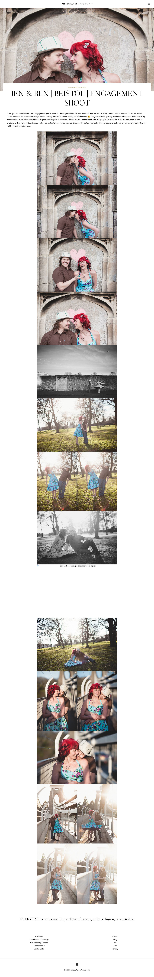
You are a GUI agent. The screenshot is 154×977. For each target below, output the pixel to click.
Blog (115, 939)
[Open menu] (149, 4)
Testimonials (39, 945)
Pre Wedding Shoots (39, 942)
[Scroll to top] (152, 687)
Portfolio (39, 936)
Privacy (115, 949)
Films (115, 945)
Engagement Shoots (77, 88)
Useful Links (39, 949)
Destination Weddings (39, 939)
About (115, 936)
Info (115, 942)
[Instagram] (77, 964)
